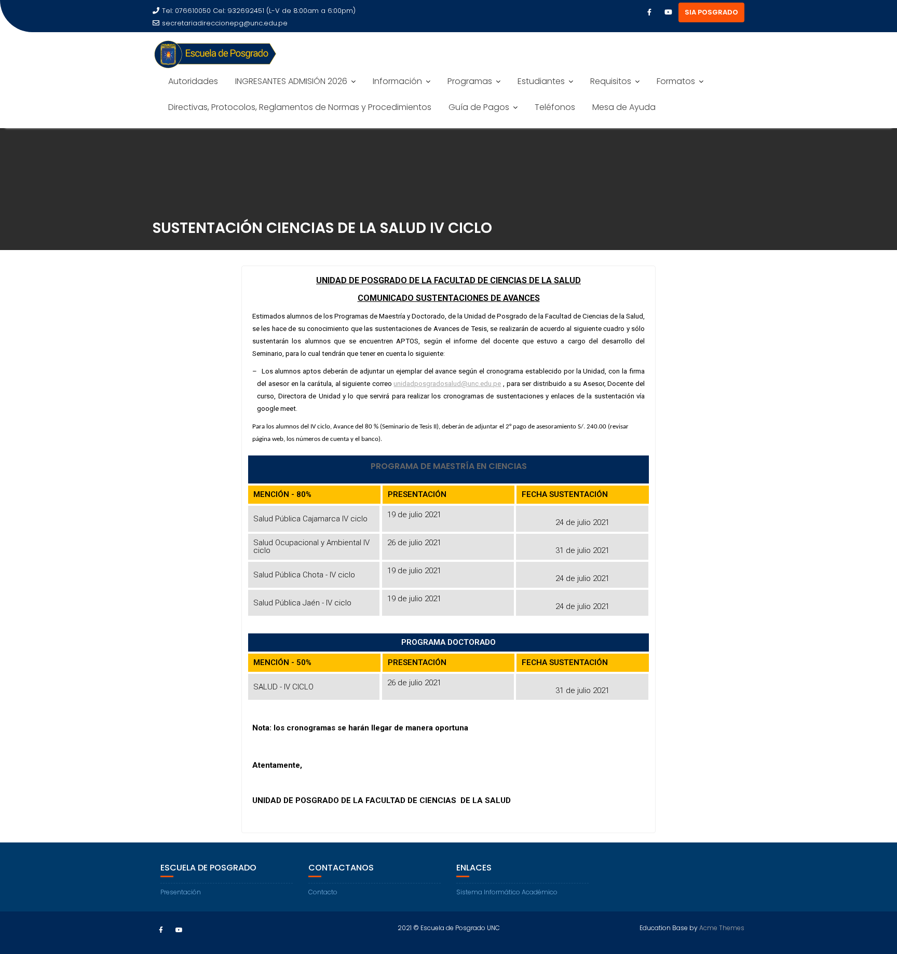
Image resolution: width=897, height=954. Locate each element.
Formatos (676, 81)
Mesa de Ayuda (624, 107)
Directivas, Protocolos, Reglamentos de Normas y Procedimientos (299, 107)
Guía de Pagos (478, 107)
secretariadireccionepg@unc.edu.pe (225, 23)
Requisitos (610, 81)
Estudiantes (541, 81)
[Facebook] (649, 12)
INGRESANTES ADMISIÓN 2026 (291, 81)
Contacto (322, 892)
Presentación (180, 892)
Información (397, 81)
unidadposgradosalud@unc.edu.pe (447, 384)
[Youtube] (668, 12)
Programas (469, 81)
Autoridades (193, 81)
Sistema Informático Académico (507, 892)
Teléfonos (555, 107)
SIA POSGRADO (711, 12)
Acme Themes (721, 927)
